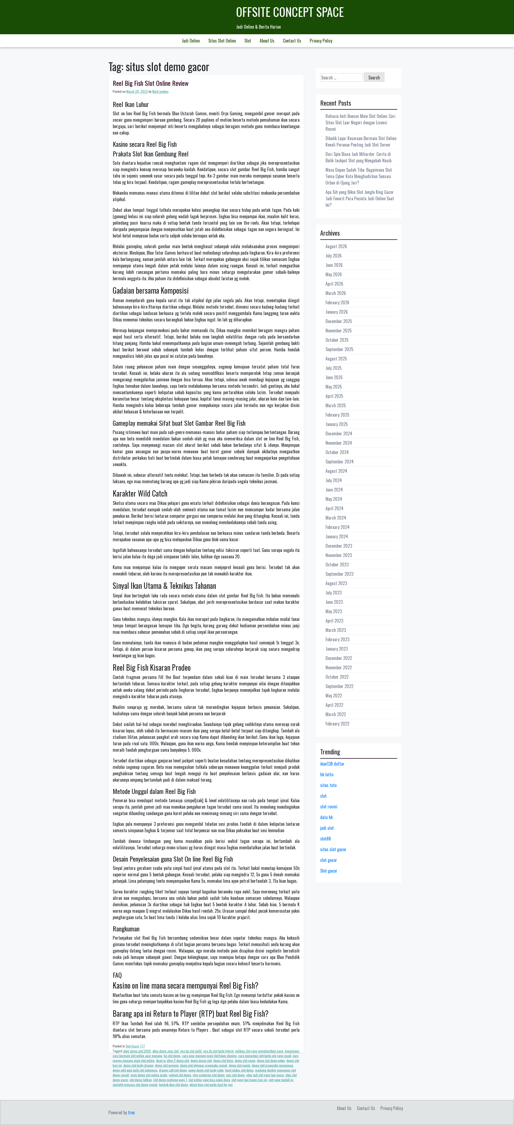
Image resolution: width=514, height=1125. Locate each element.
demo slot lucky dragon (138, 1065)
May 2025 (334, 386)
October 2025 (337, 340)
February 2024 (338, 527)
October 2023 (337, 564)
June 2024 (334, 489)
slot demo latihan (141, 1079)
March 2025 (336, 405)
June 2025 (334, 377)
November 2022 (339, 667)
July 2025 (334, 368)
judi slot (327, 828)
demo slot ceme (245, 1060)
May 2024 (334, 499)
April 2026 (334, 284)
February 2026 (337, 302)
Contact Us (292, 40)
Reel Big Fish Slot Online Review (150, 83)
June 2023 (334, 602)
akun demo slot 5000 (137, 1051)
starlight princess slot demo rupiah (135, 1084)
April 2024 (334, 508)
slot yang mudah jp (281, 1079)
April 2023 (334, 620)
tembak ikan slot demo (173, 1084)
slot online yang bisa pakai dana (209, 1079)
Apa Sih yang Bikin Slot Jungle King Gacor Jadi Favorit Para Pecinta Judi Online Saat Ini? (360, 198)
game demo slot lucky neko (206, 1070)
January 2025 (337, 424)
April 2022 (334, 705)
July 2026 (334, 255)
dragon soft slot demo (173, 1070)
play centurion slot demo (209, 1075)
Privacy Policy (321, 40)
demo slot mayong (167, 1065)
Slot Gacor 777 (135, 1046)
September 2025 (339, 349)
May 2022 (334, 695)
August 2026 (336, 246)
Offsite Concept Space (290, 11)
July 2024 (334, 480)
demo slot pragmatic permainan (272, 1065)
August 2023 (336, 583)
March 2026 (336, 293)
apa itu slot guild (191, 1051)
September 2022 (339, 686)
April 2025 (334, 396)
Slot (247, 40)
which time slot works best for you (211, 1084)
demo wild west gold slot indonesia (135, 1070)
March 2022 (336, 714)
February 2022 (337, 723)
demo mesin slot (201, 1060)
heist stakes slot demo (239, 1070)
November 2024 (339, 443)
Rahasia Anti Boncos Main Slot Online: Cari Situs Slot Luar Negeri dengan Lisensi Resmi (360, 122)
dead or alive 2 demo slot (172, 1060)
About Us (267, 40)
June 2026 (334, 265)
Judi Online (191, 40)
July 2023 (334, 592)
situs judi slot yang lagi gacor (265, 1075)
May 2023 (334, 611)
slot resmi (328, 806)
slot (323, 796)
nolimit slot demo (180, 1075)
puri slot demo (235, 1075)
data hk (326, 817)
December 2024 (339, 433)
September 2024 (340, 461)
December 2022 (339, 658)
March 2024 (336, 517)
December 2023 (339, 546)
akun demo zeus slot (165, 1051)
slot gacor (328, 860)
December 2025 (339, 321)
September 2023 (339, 574)
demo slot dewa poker (271, 1060)
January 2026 (337, 312)
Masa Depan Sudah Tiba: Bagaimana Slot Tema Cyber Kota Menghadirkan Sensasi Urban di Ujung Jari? (359, 176)
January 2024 (337, 536)
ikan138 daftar (332, 764)
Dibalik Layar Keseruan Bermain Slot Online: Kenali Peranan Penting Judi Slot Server (361, 141)
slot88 (325, 838)
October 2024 (337, 452)
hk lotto (326, 774)
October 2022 (337, 677)
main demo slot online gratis (149, 1075)
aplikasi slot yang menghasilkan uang (259, 1051)
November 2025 (339, 330)
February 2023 (337, 639)
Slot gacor (328, 870)
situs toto (328, 785)
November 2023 (339, 555)
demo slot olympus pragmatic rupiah (203, 1065)
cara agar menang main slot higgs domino (209, 1055)
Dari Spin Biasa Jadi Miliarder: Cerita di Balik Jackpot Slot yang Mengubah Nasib (358, 157)
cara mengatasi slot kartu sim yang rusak (264, 1055)
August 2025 (336, 358)
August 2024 (336, 471)
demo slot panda (239, 1065)
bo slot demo (172, 1055)
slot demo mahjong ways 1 (170, 1079)
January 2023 (337, 649)
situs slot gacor (333, 849)
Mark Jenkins (160, 91)
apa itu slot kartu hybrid (218, 1051)
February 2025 (337, 415)
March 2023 (336, 630)
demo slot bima (223, 1060)
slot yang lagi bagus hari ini (249, 1079)
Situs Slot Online (222, 40)
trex (131, 1112)
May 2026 (334, 274)
